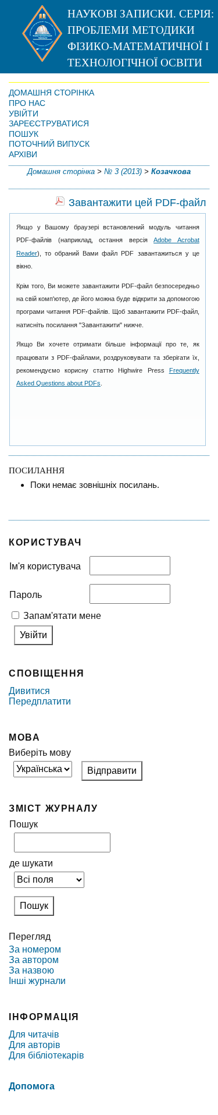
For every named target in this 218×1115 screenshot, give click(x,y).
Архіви (23, 154)
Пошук (23, 134)
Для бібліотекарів (46, 1055)
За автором (34, 960)
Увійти (23, 113)
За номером (35, 949)
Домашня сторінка (51, 92)
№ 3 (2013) (123, 171)
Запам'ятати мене (62, 616)
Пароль (25, 595)
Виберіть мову (40, 753)
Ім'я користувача (45, 566)
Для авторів (34, 1045)
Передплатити (40, 701)
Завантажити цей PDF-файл (137, 202)
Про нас (27, 103)
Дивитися (29, 691)
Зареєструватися (49, 123)
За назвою (31, 970)
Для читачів (34, 1034)
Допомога (32, 1086)
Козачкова (171, 171)
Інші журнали (37, 981)
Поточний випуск (49, 143)
